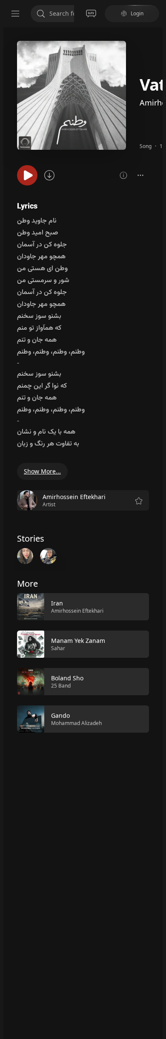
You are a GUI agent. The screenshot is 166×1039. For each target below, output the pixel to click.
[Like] (137, 607)
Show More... (42, 471)
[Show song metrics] (123, 175)
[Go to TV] (91, 13)
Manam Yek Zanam (78, 641)
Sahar (58, 648)
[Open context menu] (140, 175)
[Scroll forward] (157, 662)
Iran (57, 603)
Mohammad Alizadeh (76, 723)
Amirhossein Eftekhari (77, 610)
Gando (60, 715)
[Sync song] (49, 175)
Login (137, 13)
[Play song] (27, 175)
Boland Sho (67, 678)
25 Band (61, 685)
